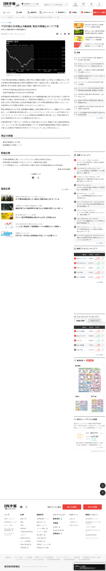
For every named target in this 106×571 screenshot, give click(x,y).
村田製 (82, 345)
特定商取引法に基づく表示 (92, 557)
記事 (20, 12)
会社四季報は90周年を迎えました (31, 6)
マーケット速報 (20, 17)
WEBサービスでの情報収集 (44, 557)
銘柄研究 (33, 12)
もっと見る (64, 189)
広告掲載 (29, 557)
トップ (7, 12)
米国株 (74, 12)
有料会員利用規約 (69, 559)
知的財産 (77, 557)
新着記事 (10, 17)
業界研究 (61, 12)
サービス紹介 (18, 557)
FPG (81, 272)
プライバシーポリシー (63, 557)
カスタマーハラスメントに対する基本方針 (30, 559)
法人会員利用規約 (84, 559)
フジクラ (82, 268)
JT (81, 340)
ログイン (99, 5)
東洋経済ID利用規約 (53, 559)
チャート (83, 6)
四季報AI (87, 12)
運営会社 (8, 557)
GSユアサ (83, 263)
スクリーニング (48, 12)
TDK (81, 350)
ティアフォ (83, 258)
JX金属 (82, 331)
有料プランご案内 (99, 12)
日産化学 (82, 277)
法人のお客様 (92, 507)
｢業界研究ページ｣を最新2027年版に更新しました (32, 4)
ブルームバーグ (19, 34)
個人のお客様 (71, 507)
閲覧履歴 (75, 6)
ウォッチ (91, 6)
